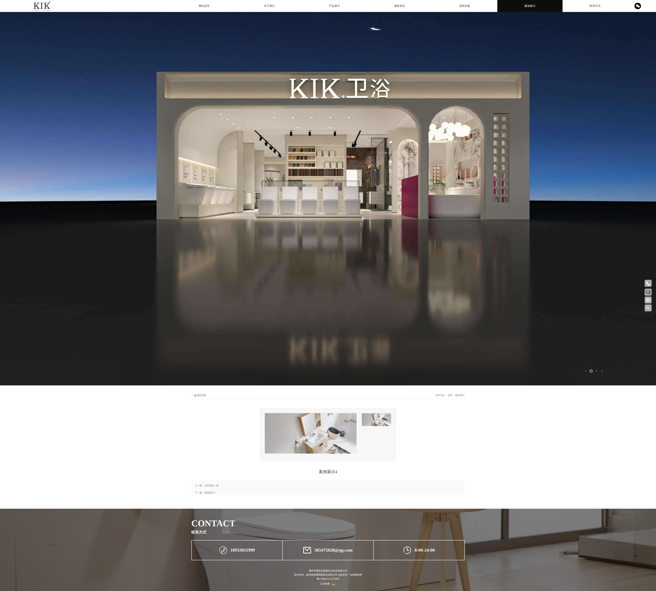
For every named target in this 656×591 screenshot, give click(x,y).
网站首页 (204, 5)
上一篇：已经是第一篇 (207, 485)
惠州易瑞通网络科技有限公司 (321, 575)
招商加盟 (464, 5)
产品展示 (334, 5)
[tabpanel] (328, 198)
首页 (450, 395)
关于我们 (269, 5)
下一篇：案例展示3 (205, 492)
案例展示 (529, 5)
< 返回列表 (198, 395)
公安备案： (326, 583)
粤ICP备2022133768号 (328, 579)
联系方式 (595, 5)
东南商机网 (356, 575)
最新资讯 (399, 5)
